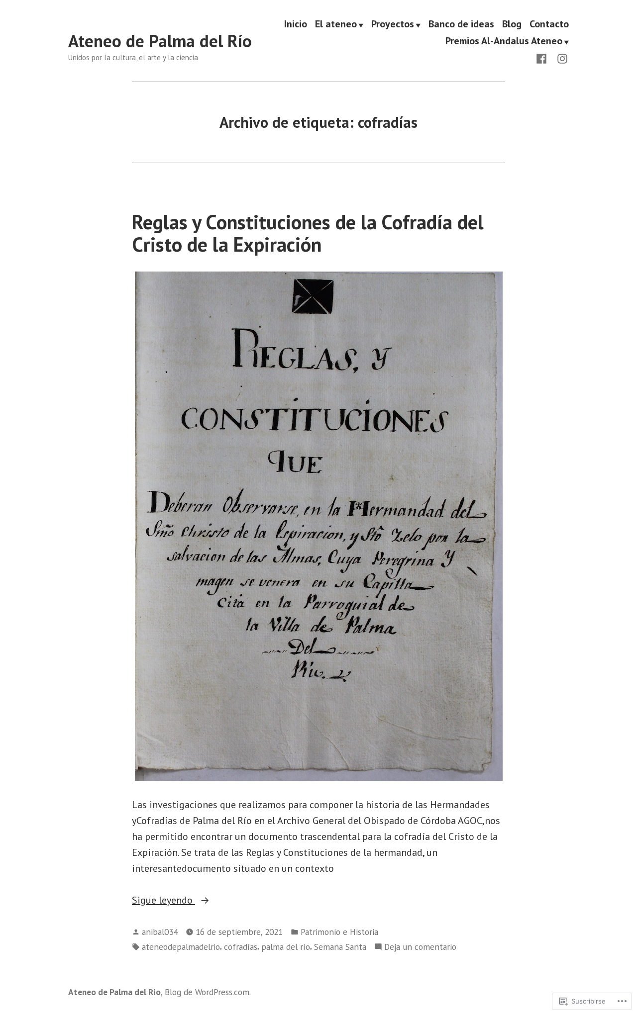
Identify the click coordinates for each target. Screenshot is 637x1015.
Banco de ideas (461, 24)
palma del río (285, 946)
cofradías (240, 946)
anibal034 (160, 931)
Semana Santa (340, 946)
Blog (512, 24)
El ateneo (336, 24)
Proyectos (392, 24)
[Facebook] (543, 58)
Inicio (295, 24)
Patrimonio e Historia (339, 931)
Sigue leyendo (163, 900)
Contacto (549, 24)
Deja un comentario (420, 947)
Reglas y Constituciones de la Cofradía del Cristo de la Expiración (308, 233)
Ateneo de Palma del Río (160, 40)
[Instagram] (560, 58)
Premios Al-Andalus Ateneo (503, 41)
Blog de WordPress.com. (208, 992)
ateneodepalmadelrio (181, 946)
